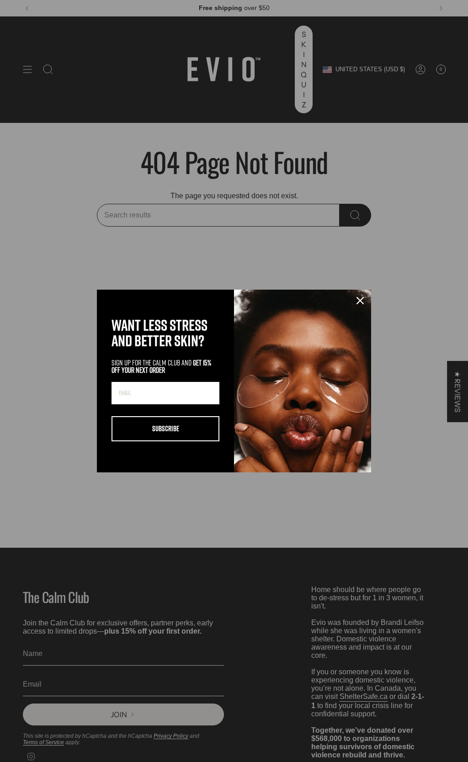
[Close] (360, 301)
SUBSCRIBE (165, 428)
